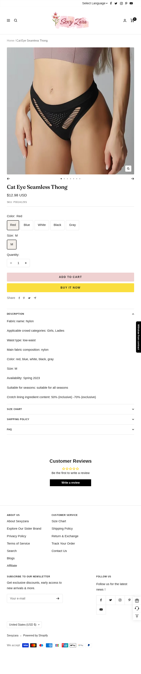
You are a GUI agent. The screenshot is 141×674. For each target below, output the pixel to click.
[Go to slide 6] (76, 178)
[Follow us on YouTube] (131, 3)
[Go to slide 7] (79, 178)
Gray (72, 225)
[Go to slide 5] (73, 178)
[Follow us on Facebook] (111, 3)
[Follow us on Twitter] (116, 3)
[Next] (132, 179)
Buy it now (70, 287)
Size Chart (14, 409)
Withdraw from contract (138, 337)
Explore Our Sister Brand (24, 528)
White (42, 225)
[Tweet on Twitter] (29, 298)
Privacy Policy (16, 536)
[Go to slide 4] (70, 178)
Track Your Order (63, 543)
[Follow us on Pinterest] (126, 3)
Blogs (11, 558)
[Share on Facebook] (19, 298)
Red (13, 225)
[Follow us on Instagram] (121, 3)
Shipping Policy (18, 419)
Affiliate (12, 565)
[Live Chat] (137, 608)
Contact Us (59, 551)
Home (10, 40)
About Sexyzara (18, 521)
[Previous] (8, 179)
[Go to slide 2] (64, 178)
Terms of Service (18, 543)
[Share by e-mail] (35, 298)
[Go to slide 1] (61, 178)
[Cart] (132, 20)
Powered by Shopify (35, 635)
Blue (27, 225)
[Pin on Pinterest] (24, 298)
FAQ (9, 429)
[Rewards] (137, 601)
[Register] (57, 598)
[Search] (15, 20)
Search (12, 551)
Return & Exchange (65, 536)
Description (15, 314)
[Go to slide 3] (67, 178)
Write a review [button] (71, 482)
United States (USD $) (22, 624)
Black (57, 225)
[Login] (124, 20)
